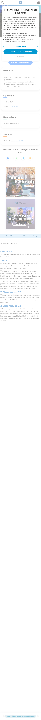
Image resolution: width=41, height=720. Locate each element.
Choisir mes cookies (20, 46)
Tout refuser (20, 56)
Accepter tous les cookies (20, 52)
